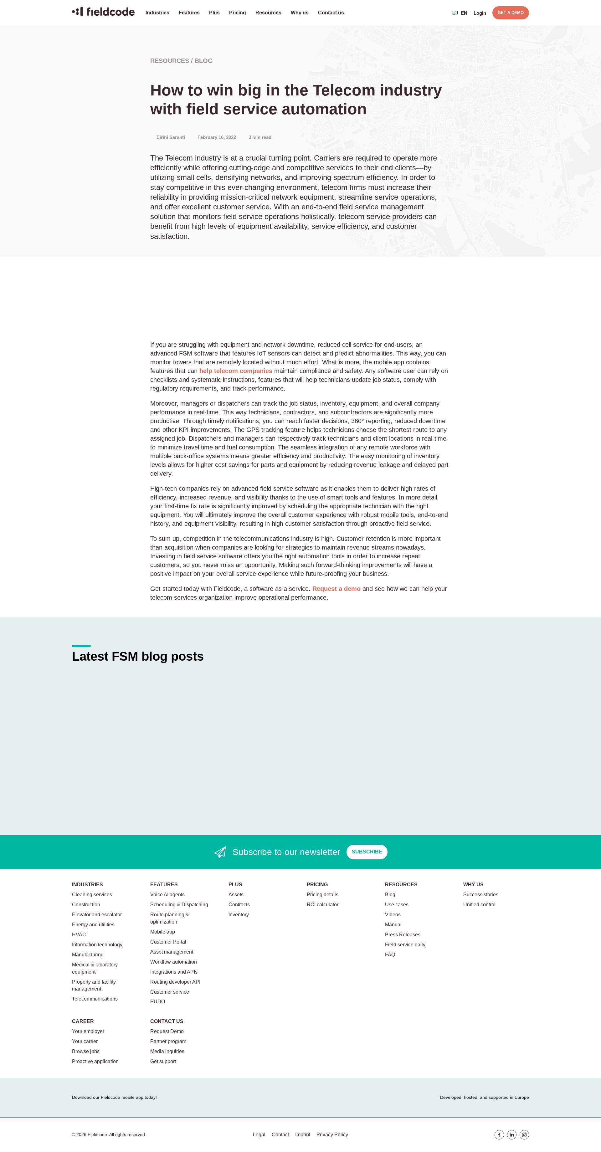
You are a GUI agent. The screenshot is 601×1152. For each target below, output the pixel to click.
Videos (393, 914)
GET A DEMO (511, 12)
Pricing (237, 12)
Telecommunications (95, 998)
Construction (86, 904)
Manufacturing (88, 954)
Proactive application (95, 1061)
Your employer (88, 1031)
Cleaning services (92, 894)
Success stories (480, 894)
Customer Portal (168, 942)
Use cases (396, 904)
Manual (393, 924)
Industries (157, 12)
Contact (280, 1134)
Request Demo (167, 1031)
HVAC (79, 934)
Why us (300, 12)
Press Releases (402, 934)
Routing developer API (175, 982)
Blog (204, 60)
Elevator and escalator (97, 914)
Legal (259, 1134)
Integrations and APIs (174, 972)
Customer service (169, 992)
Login (480, 13)
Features (189, 12)
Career (83, 1021)
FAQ (390, 954)
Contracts (239, 904)
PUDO (157, 1001)
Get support (163, 1061)
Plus (214, 12)
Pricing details (322, 894)
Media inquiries (167, 1051)
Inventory (239, 914)
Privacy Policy (332, 1134)
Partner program (168, 1041)
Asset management (171, 952)
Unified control (479, 904)
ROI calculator (322, 904)
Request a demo (336, 588)
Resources (268, 12)
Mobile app (162, 931)
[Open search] (441, 13)
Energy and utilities (93, 924)
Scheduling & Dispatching (179, 904)
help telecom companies (235, 370)
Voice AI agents (167, 894)
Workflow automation (173, 962)
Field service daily (405, 944)
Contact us (331, 12)
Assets (236, 894)
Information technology (97, 944)
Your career (85, 1041)
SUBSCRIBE (367, 851)
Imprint (302, 1134)
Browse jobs (86, 1051)
